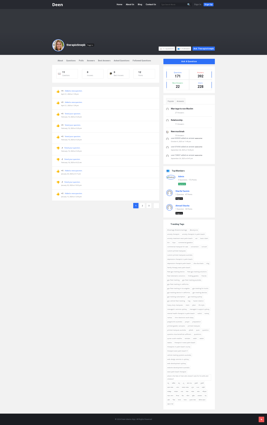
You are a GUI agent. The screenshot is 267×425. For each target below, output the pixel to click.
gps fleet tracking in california (177, 284)
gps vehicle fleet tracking (176, 301)
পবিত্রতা (204, 391)
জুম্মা (192, 387)
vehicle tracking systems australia (179, 355)
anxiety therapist (173, 234)
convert (204, 247)
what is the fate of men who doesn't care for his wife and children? (187, 377)
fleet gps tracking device (176, 272)
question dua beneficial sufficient (179, 334)
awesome (198, 138)
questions (197, 334)
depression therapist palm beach (179, 263)
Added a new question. (73, 91)
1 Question (179, 194)
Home (119, 4)
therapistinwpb (75, 45)
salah (195, 338)
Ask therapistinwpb (204, 49)
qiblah (191, 330)
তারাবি (203, 387)
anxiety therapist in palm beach (193, 234)
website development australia (178, 367)
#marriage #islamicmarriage (177, 230)
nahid (199, 313)
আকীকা (173, 383)
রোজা (168, 400)
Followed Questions (142, 60)
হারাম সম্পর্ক (170, 404)
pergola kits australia (174, 322)
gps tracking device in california (178, 292)
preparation (196, 322)
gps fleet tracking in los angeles (178, 288)
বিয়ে (183, 396)
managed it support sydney (199, 309)
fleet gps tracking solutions (197, 272)
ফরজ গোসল (170, 396)
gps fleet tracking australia (191, 280)
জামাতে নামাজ (185, 387)
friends (204, 276)
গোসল (177, 387)
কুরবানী (202, 383)
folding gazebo (193, 276)
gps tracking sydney (195, 297)
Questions (168, 48)
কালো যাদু (189, 383)
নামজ (187, 391)
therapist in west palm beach (185, 342)
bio (168, 242)
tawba (169, 342)
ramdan (187, 338)
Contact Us (151, 4)
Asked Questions (121, 60)
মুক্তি (193, 396)
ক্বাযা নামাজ (170, 387)
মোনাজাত (199, 396)
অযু (168, 383)
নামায (198, 391)
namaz (169, 317)
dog (207, 263)
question (205, 330)
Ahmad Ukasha (182, 206)
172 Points (193, 180)
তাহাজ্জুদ (169, 391)
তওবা (197, 387)
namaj (206, 313)
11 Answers (179, 124)
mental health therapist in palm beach (181, 313)
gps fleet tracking (173, 280)
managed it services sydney (177, 309)
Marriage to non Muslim (182, 109)
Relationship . (177, 120)
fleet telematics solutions (176, 276)
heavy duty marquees (175, 305)
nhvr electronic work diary (184, 317)
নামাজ (192, 391)
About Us (130, 4)
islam (187, 305)
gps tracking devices (200, 292)
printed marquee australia (176, 330)
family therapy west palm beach (178, 267)
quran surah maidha (174, 338)
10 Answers (179, 135)
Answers (91, 60)
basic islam (204, 238)
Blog (140, 4)
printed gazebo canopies (176, 326)
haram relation (198, 301)
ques (198, 330)
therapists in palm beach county (178, 347)
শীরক (174, 400)
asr (196, 238)
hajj (189, 301)
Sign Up (208, 4)
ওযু (183, 383)
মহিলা (187, 396)
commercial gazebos (185, 242)
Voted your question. (73, 113)
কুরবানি (196, 383)
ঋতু (179, 383)
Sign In (197, 4)
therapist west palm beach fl (177, 351)
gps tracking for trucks (200, 288)
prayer (187, 322)
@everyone (194, 230)
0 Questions (182, 180)
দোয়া (182, 391)
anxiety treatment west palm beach (180, 238)
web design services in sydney (178, 359)
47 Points (188, 194)
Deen (57, 4)
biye (173, 242)
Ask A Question (189, 61)
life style (201, 305)
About (60, 60)
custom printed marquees (176, 251)
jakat (194, 305)
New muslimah (177, 131)
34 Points (188, 209)
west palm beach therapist (176, 372)
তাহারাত (176, 391)
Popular (171, 101)
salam (202, 338)
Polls (81, 60)
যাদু (206, 396)
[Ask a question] (261, 419)
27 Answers (179, 112)
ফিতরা (177, 396)
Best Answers (104, 60)
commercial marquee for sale (177, 247)
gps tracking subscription (176, 297)
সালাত (185, 400)
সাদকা (179, 400)
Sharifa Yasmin (182, 191)
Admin (181, 176)
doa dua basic (199, 263)
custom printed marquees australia (179, 255)
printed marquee (194, 326)
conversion (195, 247)
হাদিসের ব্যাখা (202, 400)
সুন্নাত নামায (192, 400)
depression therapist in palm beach (180, 259)
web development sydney (176, 363)
